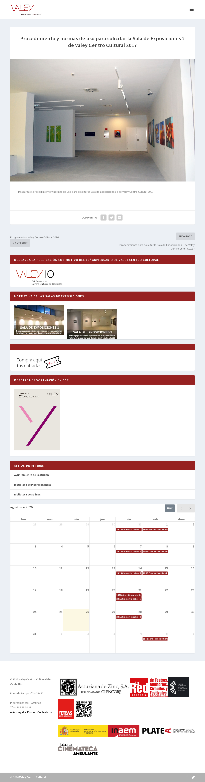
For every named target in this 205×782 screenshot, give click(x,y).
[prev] (181, 508)
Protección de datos (39, 712)
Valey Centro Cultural (32, 777)
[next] (190, 508)
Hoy (169, 508)
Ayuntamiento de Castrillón (31, 475)
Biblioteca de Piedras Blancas (32, 484)
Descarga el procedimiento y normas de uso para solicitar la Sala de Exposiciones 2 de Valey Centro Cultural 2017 (85, 191)
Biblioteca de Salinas (27, 494)
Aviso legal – (18, 712)
